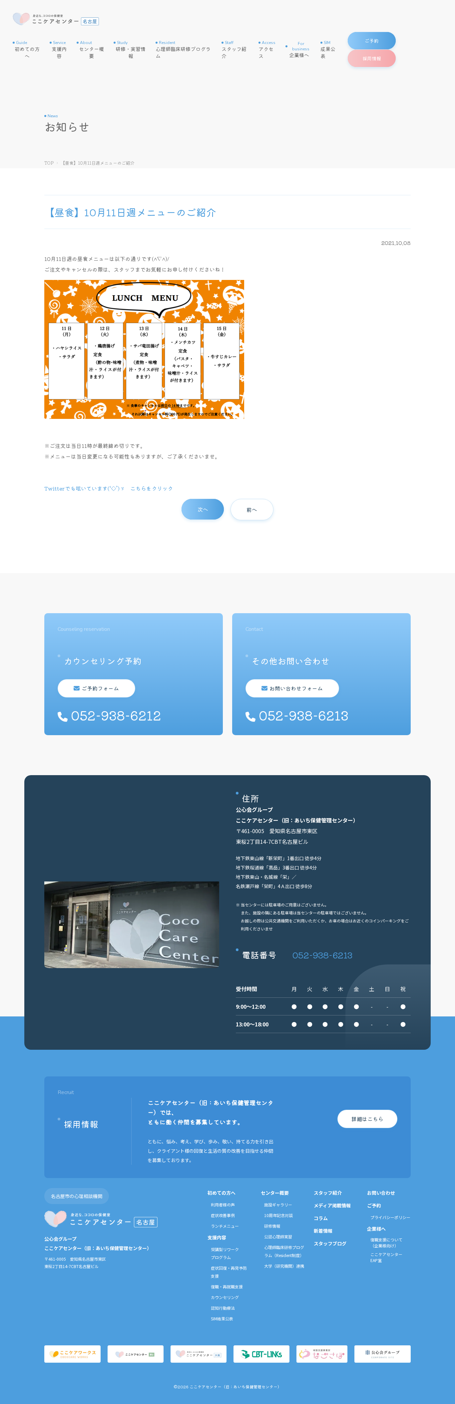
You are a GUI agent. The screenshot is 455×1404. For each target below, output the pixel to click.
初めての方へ (27, 50)
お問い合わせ (381, 1192)
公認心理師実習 (278, 1236)
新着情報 (323, 1230)
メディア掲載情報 (332, 1205)
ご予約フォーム (100, 688)
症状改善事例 (223, 1215)
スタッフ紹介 (234, 50)
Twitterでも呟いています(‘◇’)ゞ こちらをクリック (108, 488)
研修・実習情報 (131, 50)
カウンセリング (225, 1297)
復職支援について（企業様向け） (386, 1242)
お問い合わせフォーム (296, 688)
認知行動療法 (223, 1308)
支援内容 (59, 50)
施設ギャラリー (278, 1204)
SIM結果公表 (222, 1318)
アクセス (266, 50)
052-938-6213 (322, 954)
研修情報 (272, 1226)
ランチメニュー (225, 1226)
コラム (321, 1218)
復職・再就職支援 (227, 1286)
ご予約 (374, 1205)
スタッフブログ (330, 1243)
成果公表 (327, 50)
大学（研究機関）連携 (284, 1266)
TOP (49, 163)
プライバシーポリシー (390, 1217)
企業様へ (299, 50)
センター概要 (91, 50)
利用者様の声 (223, 1204)
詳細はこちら (367, 1119)
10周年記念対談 (278, 1215)
